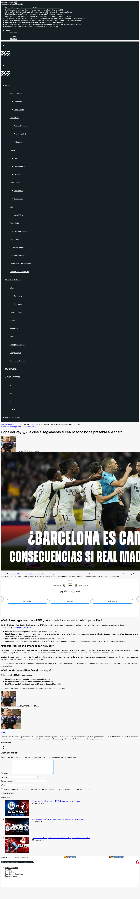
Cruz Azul (17, 174)
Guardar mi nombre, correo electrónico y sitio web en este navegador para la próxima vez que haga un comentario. (47, 789)
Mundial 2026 (11, 369)
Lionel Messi (18, 215)
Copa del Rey (11, 427)
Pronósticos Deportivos (14, 874)
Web (3, 785)
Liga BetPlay (14, 118)
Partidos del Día (12, 418)
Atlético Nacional (20, 126)
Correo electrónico (9, 781)
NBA (11, 385)
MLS (11, 207)
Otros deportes (12, 377)
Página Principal (7, 424)
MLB (11, 393)
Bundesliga (14, 328)
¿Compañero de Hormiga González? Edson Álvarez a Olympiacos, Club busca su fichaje (38, 12)
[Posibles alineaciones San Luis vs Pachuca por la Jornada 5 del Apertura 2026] (17, 834)
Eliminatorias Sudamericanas (20, 264)
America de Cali (20, 134)
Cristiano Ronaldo (20, 231)
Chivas (16, 158)
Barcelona (18, 296)
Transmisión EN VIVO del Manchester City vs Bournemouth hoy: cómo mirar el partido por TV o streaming (45, 18)
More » (102, 739)
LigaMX (12, 150)
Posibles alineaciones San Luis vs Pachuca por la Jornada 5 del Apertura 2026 (34, 10)
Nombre (4, 777)
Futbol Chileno (15, 239)
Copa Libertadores (17, 247)
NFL (11, 401)
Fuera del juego (11, 876)
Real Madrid (18, 304)
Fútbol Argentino (16, 93)
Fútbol (8, 85)
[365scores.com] (5, 56)
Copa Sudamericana (17, 255)
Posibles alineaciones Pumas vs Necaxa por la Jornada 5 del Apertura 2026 (33, 14)
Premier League (16, 312)
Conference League (17, 361)
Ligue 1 (12, 320)
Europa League (15, 353)
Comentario (6, 773)
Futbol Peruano (15, 183)
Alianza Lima (18, 199)
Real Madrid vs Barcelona (36, 574)
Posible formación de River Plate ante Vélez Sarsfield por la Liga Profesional (34, 22)
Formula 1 (17, 409)
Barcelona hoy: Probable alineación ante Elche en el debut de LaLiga (31, 27)
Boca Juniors (19, 110)
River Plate (18, 102)
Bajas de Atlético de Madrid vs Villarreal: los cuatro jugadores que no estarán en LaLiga (38, 16)
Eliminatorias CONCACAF (19, 272)
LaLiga (12, 288)
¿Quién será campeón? (22, 627)
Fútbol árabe (14, 223)
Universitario (18, 191)
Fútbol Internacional (24, 427)
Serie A (12, 337)
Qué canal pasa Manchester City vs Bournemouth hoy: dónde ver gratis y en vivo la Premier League (43, 24)
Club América (19, 166)
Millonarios (18, 142)
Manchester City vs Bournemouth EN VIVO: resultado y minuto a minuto (32, 8)
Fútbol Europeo (12, 280)
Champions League (17, 345)
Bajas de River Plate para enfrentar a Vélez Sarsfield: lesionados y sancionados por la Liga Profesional (43, 20)
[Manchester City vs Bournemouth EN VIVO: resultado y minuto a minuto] (17, 816)
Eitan (18, 451)
